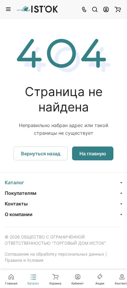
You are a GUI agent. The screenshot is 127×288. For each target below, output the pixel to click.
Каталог (14, 182)
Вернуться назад (40, 154)
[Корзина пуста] (118, 9)
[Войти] (106, 9)
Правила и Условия (24, 260)
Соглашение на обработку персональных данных (54, 253)
